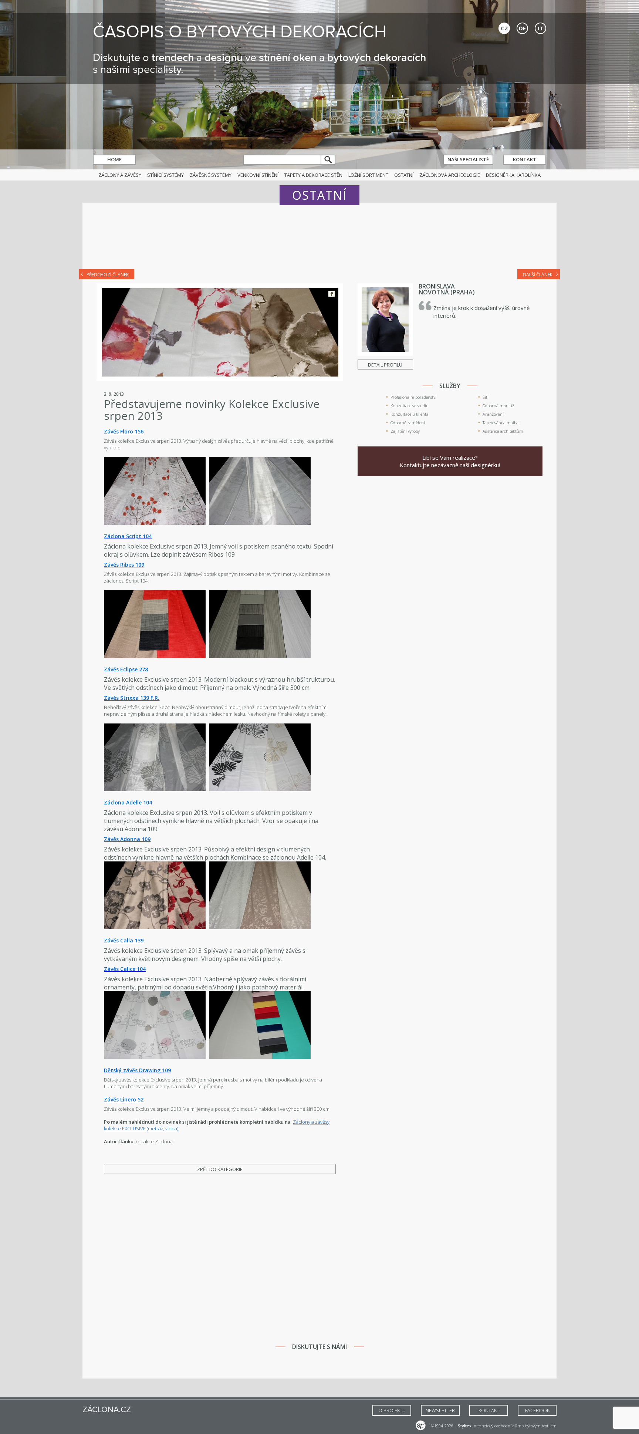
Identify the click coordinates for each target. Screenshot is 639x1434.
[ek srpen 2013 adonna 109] (260, 789)
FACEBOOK (537, 1410)
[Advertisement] (319, 241)
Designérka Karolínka (513, 175)
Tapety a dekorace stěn (313, 175)
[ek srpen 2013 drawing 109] (155, 1057)
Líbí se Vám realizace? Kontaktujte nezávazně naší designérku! (450, 461)
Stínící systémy (165, 175)
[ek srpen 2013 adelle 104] (155, 789)
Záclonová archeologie (449, 175)
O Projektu (392, 1410)
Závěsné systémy (210, 175)
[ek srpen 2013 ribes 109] (155, 523)
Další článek (537, 274)
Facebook (331, 294)
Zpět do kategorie (220, 1169)
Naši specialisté (468, 159)
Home (114, 159)
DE (522, 28)
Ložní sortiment (368, 175)
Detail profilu (385, 364)
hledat (328, 160)
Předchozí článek (108, 274)
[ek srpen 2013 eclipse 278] (155, 656)
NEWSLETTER (440, 1410)
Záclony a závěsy (119, 175)
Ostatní (403, 175)
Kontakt (524, 159)
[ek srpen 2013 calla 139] (155, 927)
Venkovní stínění (257, 175)
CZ (504, 28)
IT (540, 28)
